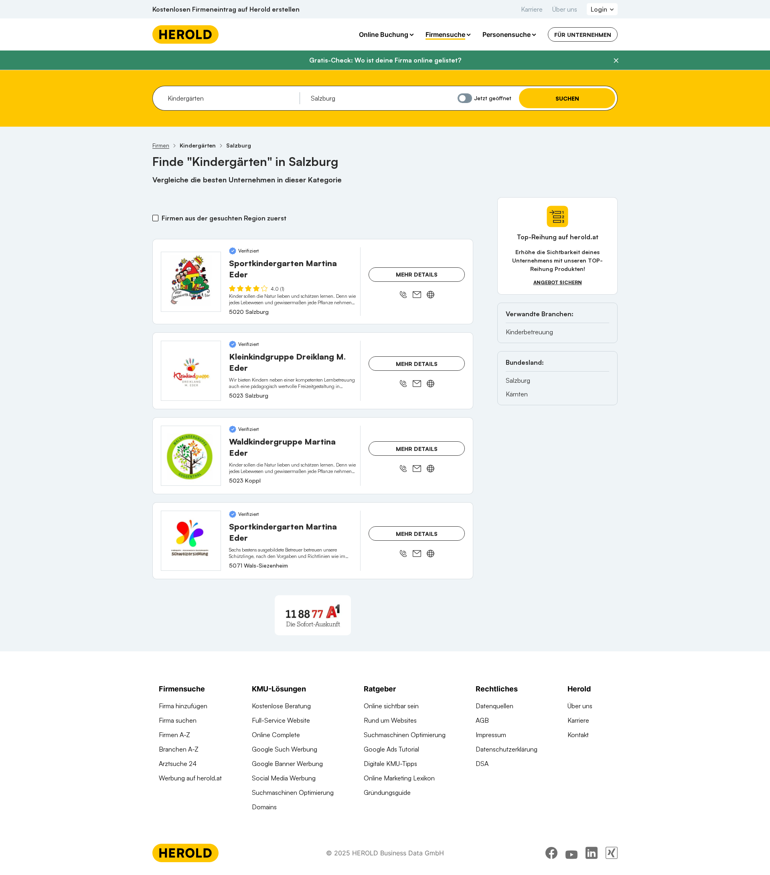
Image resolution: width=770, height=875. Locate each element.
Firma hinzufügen (183, 706)
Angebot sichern (557, 282)
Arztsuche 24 (178, 764)
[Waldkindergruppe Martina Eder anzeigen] (191, 456)
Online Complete (276, 735)
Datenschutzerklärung (506, 749)
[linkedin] (592, 853)
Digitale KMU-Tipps (390, 764)
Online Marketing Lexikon (399, 778)
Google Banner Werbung (287, 764)
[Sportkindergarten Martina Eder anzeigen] (191, 282)
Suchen (567, 98)
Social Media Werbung (284, 778)
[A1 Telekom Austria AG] (313, 615)
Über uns (564, 9)
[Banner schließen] (616, 60)
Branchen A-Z (179, 749)
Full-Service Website (281, 720)
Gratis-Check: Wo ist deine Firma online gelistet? (385, 60)
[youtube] (571, 853)
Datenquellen (494, 706)
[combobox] (231, 98)
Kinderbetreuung (529, 332)
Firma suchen (178, 720)
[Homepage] (185, 34)
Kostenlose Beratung (281, 706)
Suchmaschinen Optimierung (293, 792)
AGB (482, 720)
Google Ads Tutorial (391, 749)
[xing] (612, 853)
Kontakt (578, 735)
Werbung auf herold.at (190, 778)
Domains (264, 807)
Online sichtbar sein (391, 706)
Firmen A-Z (174, 735)
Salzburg (518, 380)
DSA (482, 764)
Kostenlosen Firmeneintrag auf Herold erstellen (226, 9)
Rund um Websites (390, 720)
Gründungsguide (387, 792)
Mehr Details (417, 274)
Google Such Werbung (284, 749)
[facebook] (551, 853)
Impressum (491, 735)
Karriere (532, 9)
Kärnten (517, 394)
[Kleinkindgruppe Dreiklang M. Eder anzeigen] (191, 371)
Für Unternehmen (582, 34)
